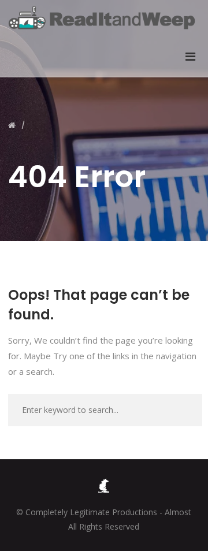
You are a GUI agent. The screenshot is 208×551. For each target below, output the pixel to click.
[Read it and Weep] (103, 17)
